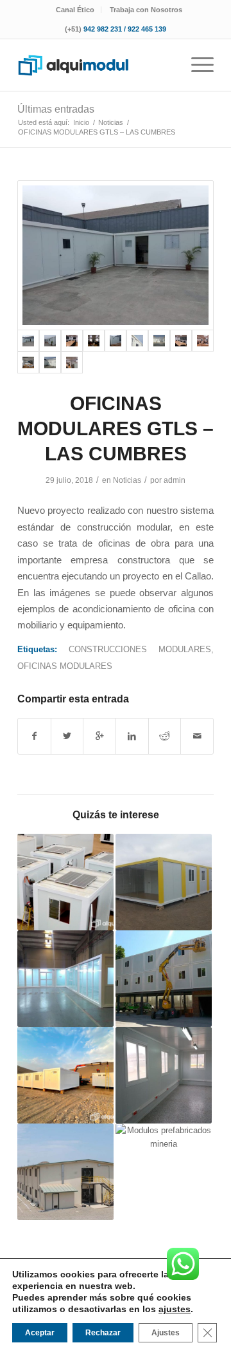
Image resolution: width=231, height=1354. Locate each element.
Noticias (127, 480)
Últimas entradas (55, 109)
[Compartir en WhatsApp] (99, 736)
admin (174, 480)
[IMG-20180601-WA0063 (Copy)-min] (181, 341)
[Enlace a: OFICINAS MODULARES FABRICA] (65, 978)
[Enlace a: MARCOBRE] (164, 1172)
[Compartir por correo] (197, 736)
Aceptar (40, 1332)
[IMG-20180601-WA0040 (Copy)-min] (50, 341)
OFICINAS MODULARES (64, 666)
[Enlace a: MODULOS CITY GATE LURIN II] (164, 1075)
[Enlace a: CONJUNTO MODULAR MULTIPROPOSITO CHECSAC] (65, 1075)
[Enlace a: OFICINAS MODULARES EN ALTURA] (164, 978)
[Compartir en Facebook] (34, 736)
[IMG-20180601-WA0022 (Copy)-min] (50, 362)
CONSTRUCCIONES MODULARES (140, 649)
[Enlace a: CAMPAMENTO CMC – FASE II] (65, 1172)
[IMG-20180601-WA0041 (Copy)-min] (159, 341)
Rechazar (103, 1332)
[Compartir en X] (67, 736)
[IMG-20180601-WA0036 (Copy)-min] (28, 362)
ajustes (174, 1309)
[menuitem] (75, 9)
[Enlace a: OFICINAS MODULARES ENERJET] (164, 882)
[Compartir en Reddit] (165, 736)
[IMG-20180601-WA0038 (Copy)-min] (115, 255)
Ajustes (165, 1332)
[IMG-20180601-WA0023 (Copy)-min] (137, 341)
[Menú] (196, 65)
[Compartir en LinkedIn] (132, 736)
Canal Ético (75, 10)
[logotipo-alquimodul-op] (96, 65)
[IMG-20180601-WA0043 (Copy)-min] (72, 362)
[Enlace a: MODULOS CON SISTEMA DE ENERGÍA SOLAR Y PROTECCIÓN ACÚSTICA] (65, 882)
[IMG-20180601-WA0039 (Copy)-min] (115, 341)
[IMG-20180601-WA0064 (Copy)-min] (203, 341)
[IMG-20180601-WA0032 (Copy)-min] (94, 341)
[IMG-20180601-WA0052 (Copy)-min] (72, 341)
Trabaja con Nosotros (146, 10)
